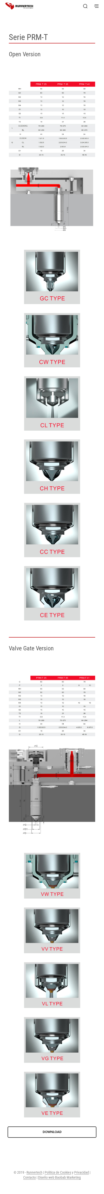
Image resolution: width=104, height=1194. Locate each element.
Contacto (29, 1177)
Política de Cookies (58, 1172)
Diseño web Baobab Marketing (59, 1177)
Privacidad (81, 1172)
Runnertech (34, 1172)
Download (52, 1132)
